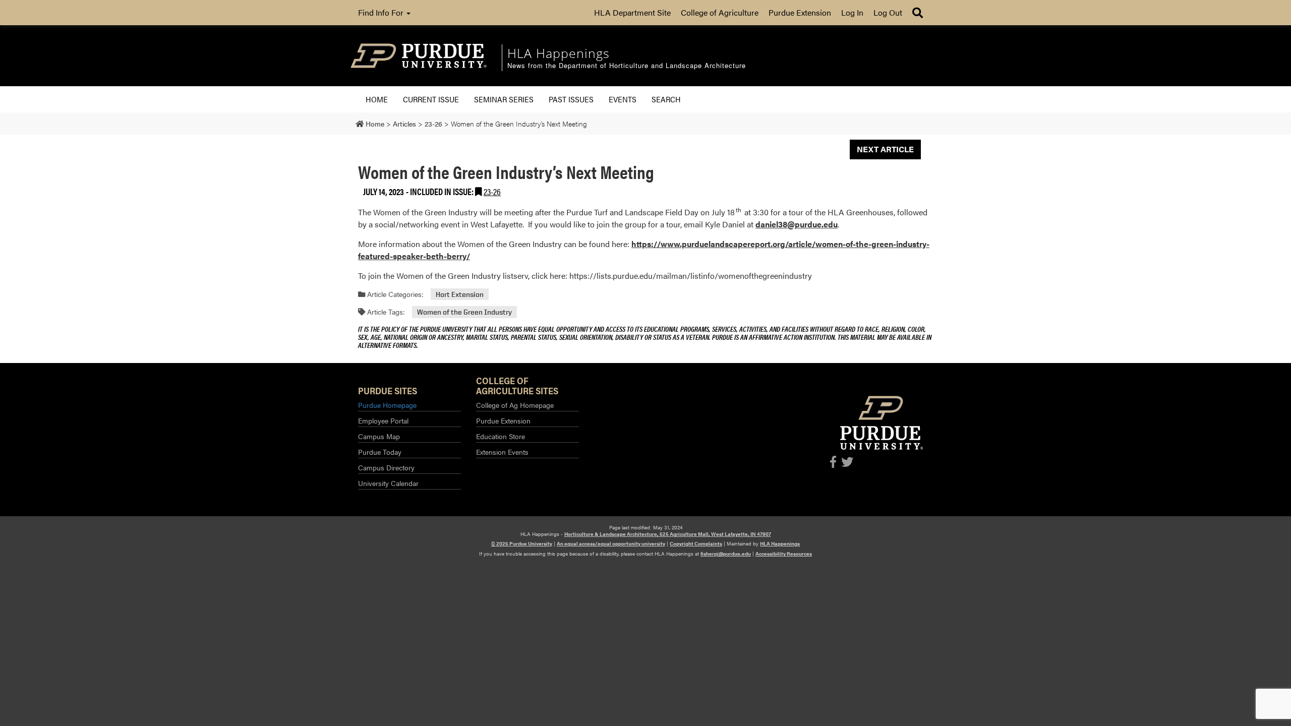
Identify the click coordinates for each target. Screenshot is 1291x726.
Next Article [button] (885, 149)
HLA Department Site (632, 12)
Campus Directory (386, 467)
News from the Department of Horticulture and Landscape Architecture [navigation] (626, 66)
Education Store (500, 436)
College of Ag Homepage (515, 405)
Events (622, 99)
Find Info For (381, 12)
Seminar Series (504, 99)
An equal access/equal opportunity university (611, 543)
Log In (852, 12)
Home (377, 99)
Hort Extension (460, 294)
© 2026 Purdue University (521, 543)
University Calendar (388, 483)
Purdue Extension (800, 12)
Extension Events (502, 452)
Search (666, 99)
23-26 (492, 191)
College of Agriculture (719, 12)
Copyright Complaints (696, 543)
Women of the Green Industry (464, 312)
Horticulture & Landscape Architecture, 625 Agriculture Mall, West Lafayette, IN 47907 (667, 533)
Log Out (887, 12)
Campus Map (379, 436)
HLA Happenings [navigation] (558, 53)
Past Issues (571, 99)
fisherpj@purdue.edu (725, 553)
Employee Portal (383, 420)
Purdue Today (379, 452)
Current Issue (431, 99)
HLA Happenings (780, 543)
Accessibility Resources (783, 553)
